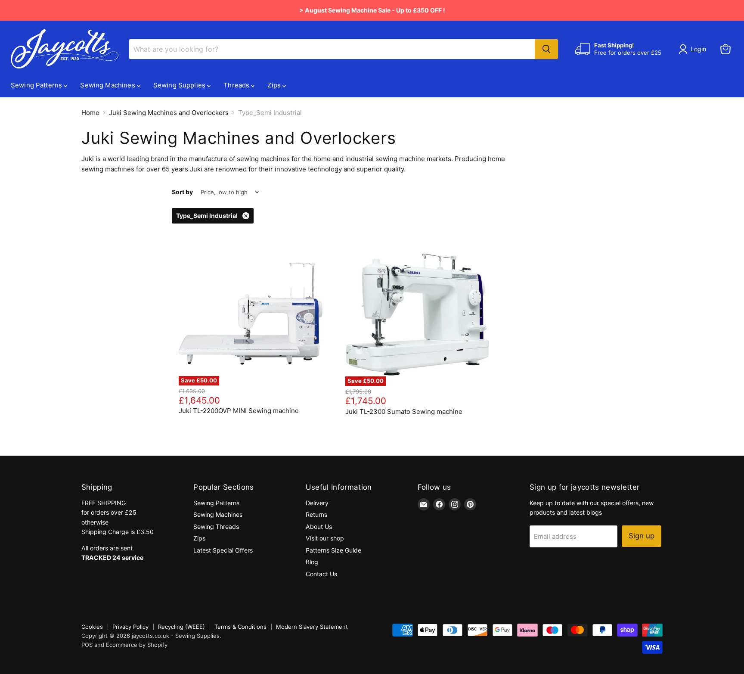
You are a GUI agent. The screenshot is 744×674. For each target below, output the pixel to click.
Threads (237, 85)
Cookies (92, 626)
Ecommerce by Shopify (136, 644)
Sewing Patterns (37, 85)
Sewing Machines (108, 85)
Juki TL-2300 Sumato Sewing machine (403, 411)
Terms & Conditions (240, 626)
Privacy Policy (130, 626)
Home (90, 112)
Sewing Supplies (180, 85)
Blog (312, 561)
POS (87, 644)
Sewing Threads (216, 526)
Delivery (317, 502)
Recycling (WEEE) (181, 626)
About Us (319, 526)
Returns (316, 514)
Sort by (182, 192)
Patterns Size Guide (333, 550)
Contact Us (321, 574)
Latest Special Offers (223, 550)
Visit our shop (325, 538)
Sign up (641, 535)
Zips (274, 85)
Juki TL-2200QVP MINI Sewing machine (239, 411)
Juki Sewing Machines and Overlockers (169, 112)
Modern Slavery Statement (312, 626)
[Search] (546, 49)
